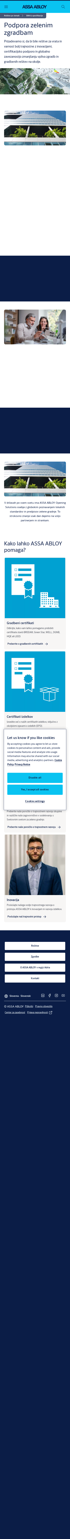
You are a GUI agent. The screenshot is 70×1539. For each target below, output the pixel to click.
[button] (34, 15)
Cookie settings (35, 801)
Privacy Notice (22, 764)
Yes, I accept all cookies (35, 789)
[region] (35, 769)
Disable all (35, 777)
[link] (14, 15)
